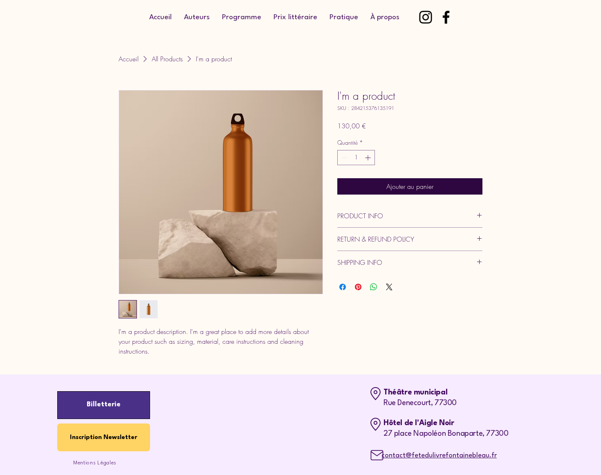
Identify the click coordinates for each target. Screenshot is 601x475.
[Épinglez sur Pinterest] (358, 287)
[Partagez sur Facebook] (343, 287)
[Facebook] (446, 17)
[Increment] (368, 157)
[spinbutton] (356, 157)
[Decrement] (344, 157)
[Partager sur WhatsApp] (374, 287)
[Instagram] (425, 17)
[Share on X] (389, 287)
